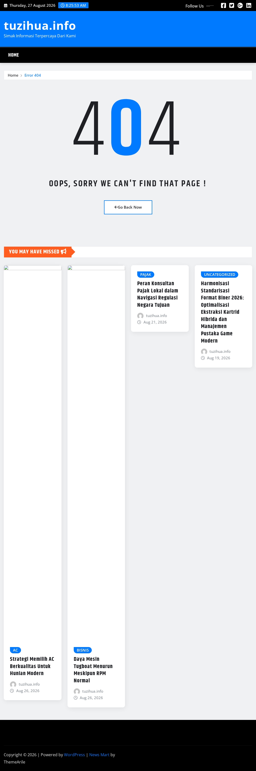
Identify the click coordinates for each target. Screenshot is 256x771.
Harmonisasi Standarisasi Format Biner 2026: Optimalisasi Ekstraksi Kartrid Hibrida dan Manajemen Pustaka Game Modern (222, 312)
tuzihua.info (40, 25)
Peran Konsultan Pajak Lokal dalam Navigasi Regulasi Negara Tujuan (157, 294)
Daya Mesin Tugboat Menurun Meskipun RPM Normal (93, 670)
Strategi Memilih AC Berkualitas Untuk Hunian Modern (32, 666)
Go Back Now (130, 207)
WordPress (74, 754)
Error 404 (32, 75)
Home (13, 55)
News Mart (99, 754)
